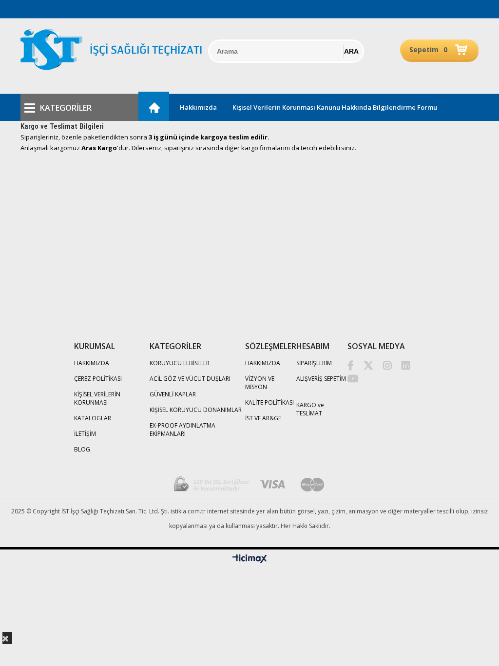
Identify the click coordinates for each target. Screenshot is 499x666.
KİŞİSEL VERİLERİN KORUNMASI (97, 398)
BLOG (82, 449)
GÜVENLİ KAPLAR (173, 394)
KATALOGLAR (92, 418)
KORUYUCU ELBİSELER (180, 363)
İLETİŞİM (85, 434)
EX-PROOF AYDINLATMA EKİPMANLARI (182, 429)
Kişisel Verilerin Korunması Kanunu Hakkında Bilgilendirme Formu (334, 107)
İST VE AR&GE (263, 418)
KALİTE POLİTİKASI (269, 402)
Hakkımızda (198, 107)
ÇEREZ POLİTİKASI (98, 378)
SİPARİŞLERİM (314, 363)
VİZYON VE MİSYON (259, 382)
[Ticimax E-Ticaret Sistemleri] (249, 559)
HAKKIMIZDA (91, 363)
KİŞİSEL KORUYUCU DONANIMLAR (196, 410)
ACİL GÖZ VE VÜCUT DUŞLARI (190, 378)
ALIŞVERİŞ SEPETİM (321, 378)
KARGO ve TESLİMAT (310, 409)
